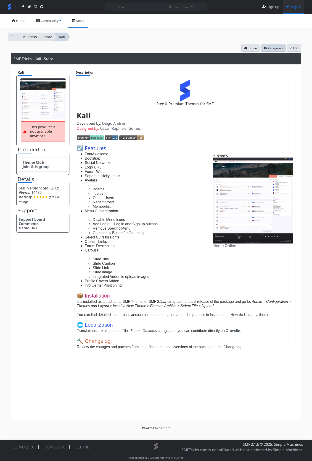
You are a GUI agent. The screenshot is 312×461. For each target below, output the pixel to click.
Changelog (232, 347)
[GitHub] (42, 7)
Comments (29, 223)
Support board (32, 219)
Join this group (36, 166)
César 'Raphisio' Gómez (120, 128)
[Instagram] (35, 7)
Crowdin (233, 331)
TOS (295, 48)
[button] (48, 21)
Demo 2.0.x (55, 447)
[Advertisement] (185, 383)
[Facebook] (23, 7)
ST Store (164, 428)
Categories (275, 48)
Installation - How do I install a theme (239, 315)
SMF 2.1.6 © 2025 (257, 444)
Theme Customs (143, 331)
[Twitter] (29, 7)
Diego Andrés (114, 123)
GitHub (82, 447)
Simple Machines (288, 444)
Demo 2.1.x (24, 447)
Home (253, 48)
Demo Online (224, 245)
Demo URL (28, 227)
